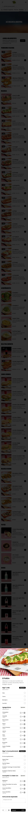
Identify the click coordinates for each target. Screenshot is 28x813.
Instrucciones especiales (9, 797)
